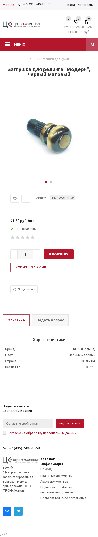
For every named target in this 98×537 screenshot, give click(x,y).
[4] (27, 237)
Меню (19, 44)
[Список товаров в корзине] (89, 23)
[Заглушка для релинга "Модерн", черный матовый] (49, 177)
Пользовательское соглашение (63, 498)
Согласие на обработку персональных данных (42, 433)
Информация (51, 464)
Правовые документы (56, 475)
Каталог (47, 459)
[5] (32, 237)
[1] (12, 237)
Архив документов (54, 481)
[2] (17, 237)
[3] (22, 237)
